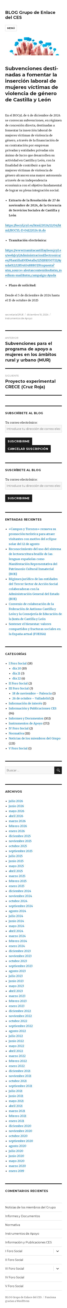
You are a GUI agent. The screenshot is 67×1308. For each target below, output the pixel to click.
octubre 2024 (18, 901)
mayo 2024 (16, 926)
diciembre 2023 (20, 951)
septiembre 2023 (21, 966)
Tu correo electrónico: (21, 422)
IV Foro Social (19, 728)
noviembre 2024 (20, 896)
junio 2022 (16, 1041)
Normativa (16, 733)
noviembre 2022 (20, 1016)
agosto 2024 (17, 911)
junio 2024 (16, 921)
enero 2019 (16, 1171)
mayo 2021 (16, 1101)
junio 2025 (16, 861)
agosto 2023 (17, 971)
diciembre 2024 (20, 891)
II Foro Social (18, 683)
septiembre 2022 (21, 1026)
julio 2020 (16, 1151)
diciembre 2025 (20, 836)
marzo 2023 (17, 996)
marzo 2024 (17, 936)
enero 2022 (17, 1066)
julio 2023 (16, 976)
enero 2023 (16, 1006)
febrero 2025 (18, 881)
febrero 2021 (17, 1116)
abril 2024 (16, 931)
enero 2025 (16, 886)
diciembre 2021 (19, 1071)
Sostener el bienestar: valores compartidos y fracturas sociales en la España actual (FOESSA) (35, 629)
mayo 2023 (16, 986)
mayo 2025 (16, 866)
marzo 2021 (17, 1111)
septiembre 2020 (21, 1141)
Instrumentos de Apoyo (18, 318)
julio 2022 (16, 1036)
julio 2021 (15, 1091)
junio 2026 (16, 806)
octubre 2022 (18, 1021)
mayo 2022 (16, 1046)
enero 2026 (17, 831)
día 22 (16, 678)
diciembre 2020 (20, 1126)
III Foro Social (19, 688)
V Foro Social (18, 748)
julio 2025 (16, 856)
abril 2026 (16, 816)
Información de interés (25, 703)
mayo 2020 (16, 1161)
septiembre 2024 (21, 906)
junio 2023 (16, 981)
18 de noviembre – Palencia (32, 693)
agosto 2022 (17, 1031)
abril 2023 (16, 991)
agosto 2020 (17, 1146)
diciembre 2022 (20, 1011)
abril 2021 (16, 1106)
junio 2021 (16, 1096)
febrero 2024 (18, 941)
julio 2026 (16, 801)
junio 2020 (16, 1156)
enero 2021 (16, 1121)
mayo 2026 (16, 811)
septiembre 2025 (21, 851)
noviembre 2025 (20, 841)
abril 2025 (16, 871)
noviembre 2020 (20, 1131)
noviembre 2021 (20, 1076)
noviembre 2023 (20, 956)
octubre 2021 (18, 1081)
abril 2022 (16, 1051)
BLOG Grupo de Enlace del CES (23, 1297)
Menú (11, 28)
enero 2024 (17, 946)
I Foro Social (18, 663)
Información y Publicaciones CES (32, 708)
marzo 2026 (17, 821)
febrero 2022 (18, 1061)
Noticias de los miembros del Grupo (35, 738)
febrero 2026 (18, 826)
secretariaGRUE (14, 314)
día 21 (16, 673)
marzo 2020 (17, 1166)
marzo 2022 (17, 1056)
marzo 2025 (17, 876)
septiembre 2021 (20, 1086)
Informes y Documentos (26, 718)
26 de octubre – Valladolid (31, 698)
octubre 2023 (18, 961)
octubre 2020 (18, 1136)
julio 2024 (16, 916)
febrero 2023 (18, 1001)
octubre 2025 (18, 846)
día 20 (16, 668)
